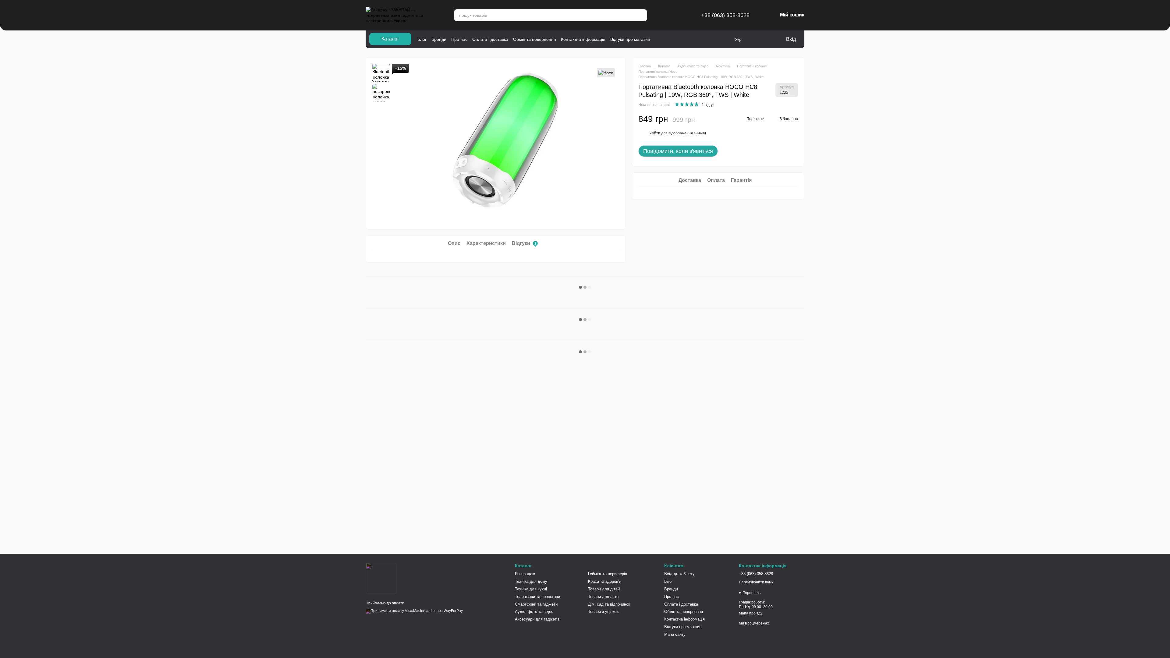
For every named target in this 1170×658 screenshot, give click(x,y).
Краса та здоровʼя (604, 581)
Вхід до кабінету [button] (679, 573)
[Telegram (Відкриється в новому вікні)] (667, 39)
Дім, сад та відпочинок (609, 604)
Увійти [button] (654, 133)
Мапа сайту (675, 634)
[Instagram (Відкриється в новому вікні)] (659, 39)
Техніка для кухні (531, 589)
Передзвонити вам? (756, 582)
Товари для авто (603, 596)
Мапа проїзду (750, 613)
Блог (422, 39)
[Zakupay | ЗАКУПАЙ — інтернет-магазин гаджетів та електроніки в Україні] (381, 578)
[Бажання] (768, 39)
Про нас (459, 39)
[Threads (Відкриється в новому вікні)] (690, 39)
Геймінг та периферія (607, 573)
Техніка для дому (531, 581)
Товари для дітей (604, 589)
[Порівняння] (756, 39)
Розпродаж (525, 573)
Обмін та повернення (534, 39)
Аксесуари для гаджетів (537, 619)
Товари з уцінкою (603, 611)
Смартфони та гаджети (536, 604)
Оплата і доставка (490, 39)
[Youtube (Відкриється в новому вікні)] (675, 39)
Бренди (438, 39)
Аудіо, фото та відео (534, 611)
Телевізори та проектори (537, 596)
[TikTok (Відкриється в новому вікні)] (683, 39)
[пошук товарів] (639, 15)
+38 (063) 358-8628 (725, 15)
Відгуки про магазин (630, 39)
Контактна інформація (583, 39)
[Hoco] (606, 72)
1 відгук (708, 105)
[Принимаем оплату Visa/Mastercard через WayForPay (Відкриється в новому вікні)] (414, 611)
